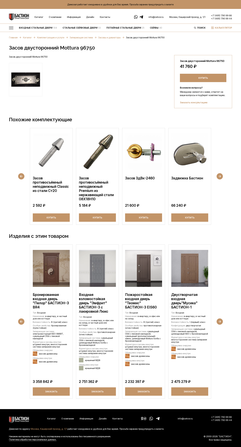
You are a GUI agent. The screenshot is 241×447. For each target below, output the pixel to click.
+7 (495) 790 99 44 (221, 18)
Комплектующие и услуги (50, 37)
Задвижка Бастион (187, 178)
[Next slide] (220, 176)
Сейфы (156, 27)
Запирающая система (81, 37)
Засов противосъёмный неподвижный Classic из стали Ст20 (51, 184)
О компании (55, 17)
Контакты (105, 17)
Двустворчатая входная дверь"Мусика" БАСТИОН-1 (184, 301)
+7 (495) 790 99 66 (221, 15)
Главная (13, 37)
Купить (203, 78)
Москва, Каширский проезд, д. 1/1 (187, 17)
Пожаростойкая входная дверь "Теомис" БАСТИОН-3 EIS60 (141, 301)
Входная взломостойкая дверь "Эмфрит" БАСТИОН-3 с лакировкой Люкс (93, 303)
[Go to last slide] (21, 176)
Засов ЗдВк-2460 (140, 178)
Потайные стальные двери (125, 27)
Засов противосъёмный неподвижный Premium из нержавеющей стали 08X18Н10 (96, 188)
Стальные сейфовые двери (82, 27)
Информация (74, 17)
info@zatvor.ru (156, 17)
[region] (103, 28)
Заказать (51, 391)
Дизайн (90, 17)
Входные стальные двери (38, 27)
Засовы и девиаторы (109, 37)
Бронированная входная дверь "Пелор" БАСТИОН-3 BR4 (51, 301)
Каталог (38, 17)
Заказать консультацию (194, 102)
